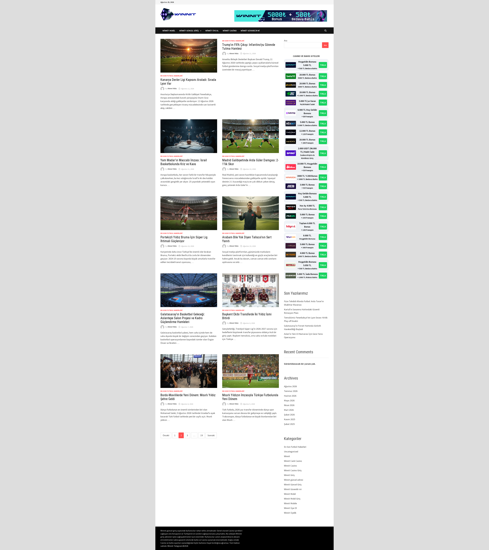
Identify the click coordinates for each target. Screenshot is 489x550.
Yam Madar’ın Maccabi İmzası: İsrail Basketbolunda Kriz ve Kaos (183, 162)
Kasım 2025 (289, 419)
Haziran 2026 (290, 395)
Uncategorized (291, 451)
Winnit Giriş (289, 475)
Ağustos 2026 (290, 386)
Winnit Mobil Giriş (292, 498)
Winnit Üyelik (290, 512)
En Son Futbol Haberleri (171, 76)
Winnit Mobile (290, 503)
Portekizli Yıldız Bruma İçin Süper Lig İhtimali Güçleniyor (183, 239)
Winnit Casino (230, 30)
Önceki (166, 435)
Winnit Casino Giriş (293, 470)
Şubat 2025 (289, 424)
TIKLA (323, 65)
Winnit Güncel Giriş (189, 30)
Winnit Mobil (168, 30)
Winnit (287, 456)
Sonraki (211, 435)
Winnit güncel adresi (293, 479)
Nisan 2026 (289, 405)
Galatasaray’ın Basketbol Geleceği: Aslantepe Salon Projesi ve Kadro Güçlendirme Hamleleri (182, 318)
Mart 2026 (289, 409)
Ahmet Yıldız (172, 88)
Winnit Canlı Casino (293, 460)
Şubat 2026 (289, 414)
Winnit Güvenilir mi (250, 30)
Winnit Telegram (174, 546)
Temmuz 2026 (290, 391)
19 (201, 435)
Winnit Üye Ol (212, 30)
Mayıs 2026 (289, 400)
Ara (285, 40)
